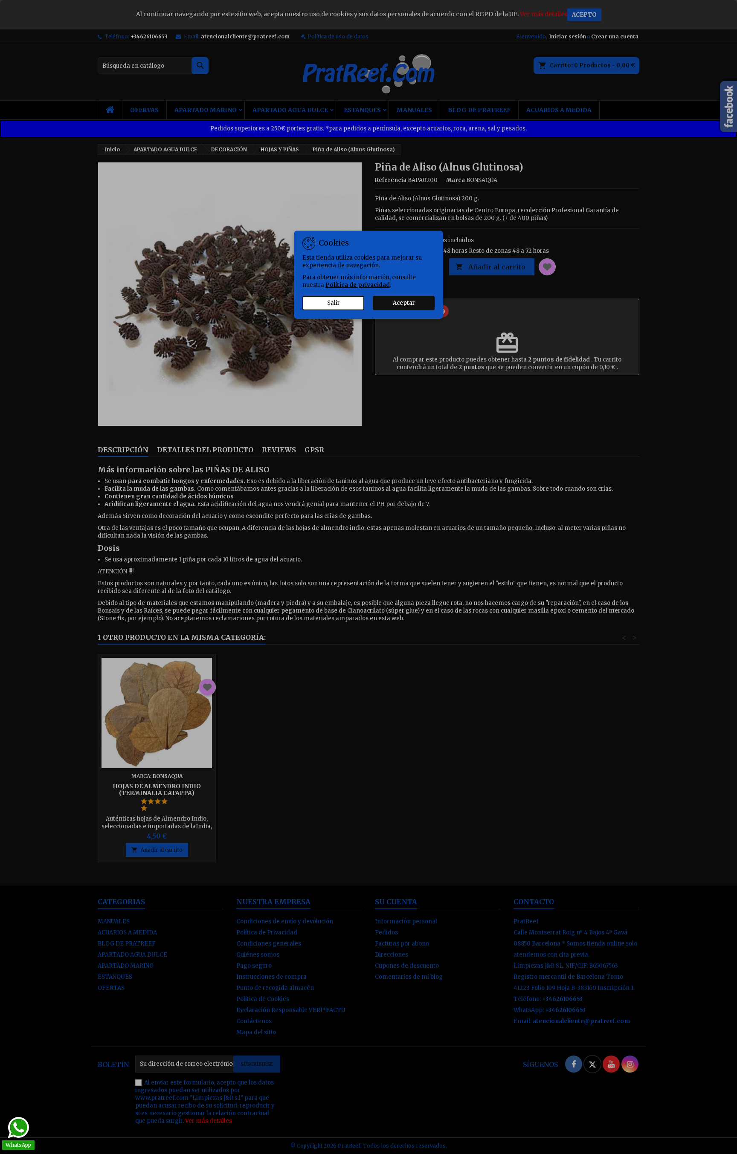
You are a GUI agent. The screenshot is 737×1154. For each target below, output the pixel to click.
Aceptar (404, 303)
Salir (333, 303)
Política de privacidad (357, 285)
